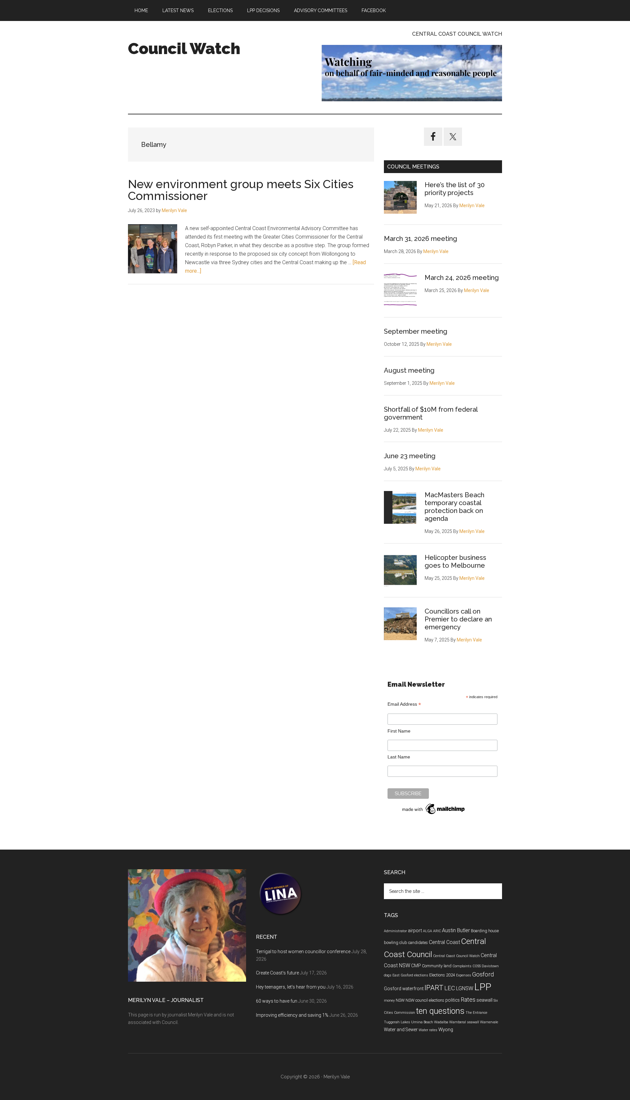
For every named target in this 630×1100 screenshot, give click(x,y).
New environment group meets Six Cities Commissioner (240, 190)
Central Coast (444, 942)
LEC (449, 988)
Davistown (490, 966)
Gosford (483, 974)
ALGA (427, 931)
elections (421, 975)
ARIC (437, 931)
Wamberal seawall (464, 1022)
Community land (437, 966)
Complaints (462, 966)
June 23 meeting (409, 456)
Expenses (463, 975)
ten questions (440, 1011)
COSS (476, 966)
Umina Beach (422, 1022)
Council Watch (184, 48)
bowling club (395, 942)
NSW (400, 1000)
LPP (482, 986)
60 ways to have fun (276, 1001)
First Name (399, 731)
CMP (416, 965)
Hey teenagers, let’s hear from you (291, 987)
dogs (387, 975)
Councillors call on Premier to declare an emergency (458, 619)
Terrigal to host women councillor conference (303, 951)
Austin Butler (456, 930)
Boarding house (485, 931)
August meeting (409, 370)
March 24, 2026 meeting (462, 278)
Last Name (399, 756)
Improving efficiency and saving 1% (292, 1015)
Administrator (395, 931)
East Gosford (402, 975)
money (389, 1000)
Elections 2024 (442, 975)
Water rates (428, 1030)
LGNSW (464, 988)
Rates (468, 999)
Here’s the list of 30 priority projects (455, 189)
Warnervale (489, 1022)
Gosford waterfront (404, 988)
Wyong (445, 1029)
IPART (434, 988)
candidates (418, 942)
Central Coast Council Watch (456, 956)
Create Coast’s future (277, 972)
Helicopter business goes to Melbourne (455, 561)
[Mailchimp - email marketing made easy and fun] (434, 814)
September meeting (415, 331)
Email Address (404, 704)
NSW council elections (425, 1000)
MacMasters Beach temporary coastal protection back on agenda (454, 506)
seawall (484, 1000)
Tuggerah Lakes (397, 1022)
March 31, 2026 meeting (420, 239)
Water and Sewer (401, 1029)
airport (415, 930)
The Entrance (476, 1013)
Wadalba (441, 1022)
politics (452, 1000)
